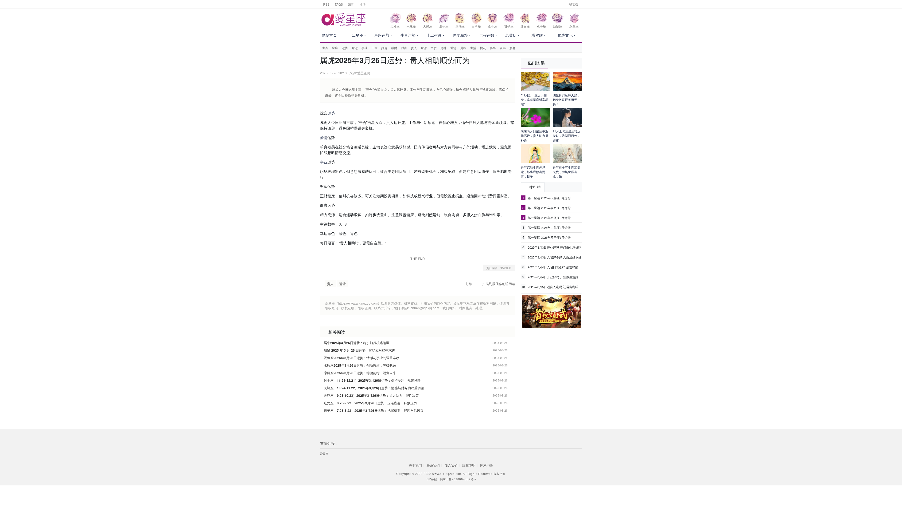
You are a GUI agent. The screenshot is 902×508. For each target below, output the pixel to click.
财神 (443, 48)
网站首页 (329, 35)
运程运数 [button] (486, 35)
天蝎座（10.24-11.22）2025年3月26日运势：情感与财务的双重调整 (374, 387)
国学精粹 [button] (460, 35)
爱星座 (324, 454)
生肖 (325, 48)
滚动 (351, 4)
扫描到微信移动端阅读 (498, 283)
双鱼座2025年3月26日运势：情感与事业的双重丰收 (361, 357)
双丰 (503, 48)
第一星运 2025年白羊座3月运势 (549, 227)
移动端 (573, 4)
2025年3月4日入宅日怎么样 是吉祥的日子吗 (557, 267)
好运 (384, 48)
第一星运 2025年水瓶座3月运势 (549, 217)
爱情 (453, 48)
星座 (335, 48)
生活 (473, 48)
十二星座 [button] (355, 35)
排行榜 (535, 187)
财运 (355, 48)
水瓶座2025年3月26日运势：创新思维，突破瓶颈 (360, 365)
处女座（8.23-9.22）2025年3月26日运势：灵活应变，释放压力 (370, 403)
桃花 (483, 48)
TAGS (339, 4)
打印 (469, 283)
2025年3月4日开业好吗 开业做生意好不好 (556, 276)
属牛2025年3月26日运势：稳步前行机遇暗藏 (356, 342)
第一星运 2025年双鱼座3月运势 (549, 208)
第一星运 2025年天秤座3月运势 (549, 198)
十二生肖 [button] (434, 35)
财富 (404, 48)
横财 (394, 48)
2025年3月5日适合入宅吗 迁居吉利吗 (553, 287)
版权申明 (468, 465)
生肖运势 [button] (408, 35)
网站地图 (486, 465)
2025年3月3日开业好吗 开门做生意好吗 (554, 247)
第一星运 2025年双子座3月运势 (549, 237)
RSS (326, 4)
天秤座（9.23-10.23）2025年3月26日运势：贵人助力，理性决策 (371, 395)
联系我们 (433, 465)
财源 (424, 48)
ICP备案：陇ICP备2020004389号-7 (451, 479)
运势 (345, 48)
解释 (512, 48)
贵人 (414, 48)
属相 (463, 48)
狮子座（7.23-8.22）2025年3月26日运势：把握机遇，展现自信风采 (374, 410)
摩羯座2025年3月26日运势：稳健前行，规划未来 (360, 372)
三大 (374, 48)
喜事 (493, 48)
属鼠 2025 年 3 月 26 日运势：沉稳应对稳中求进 (359, 350)
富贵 (434, 48)
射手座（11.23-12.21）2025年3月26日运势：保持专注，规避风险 (372, 380)
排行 (362, 4)
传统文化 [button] (565, 35)
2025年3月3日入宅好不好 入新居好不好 (554, 257)
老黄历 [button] (511, 35)
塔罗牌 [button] (537, 35)
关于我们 (415, 465)
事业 (365, 48)
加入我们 (451, 465)
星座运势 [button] (381, 35)
